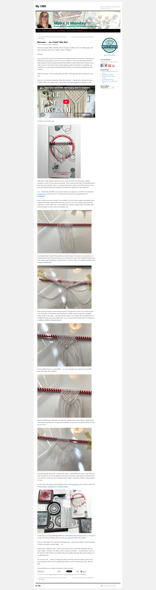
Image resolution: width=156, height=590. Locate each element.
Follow (42, 571)
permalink (83, 574)
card (64, 574)
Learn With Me (61, 31)
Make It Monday (53, 574)
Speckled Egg (52, 486)
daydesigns (55, 44)
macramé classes (42, 194)
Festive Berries (43, 486)
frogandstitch (41, 196)
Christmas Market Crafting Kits (75, 31)
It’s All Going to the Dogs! (108, 79)
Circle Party (74, 484)
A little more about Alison (49, 31)
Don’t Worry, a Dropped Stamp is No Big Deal (83, 37)
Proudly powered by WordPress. (109, 585)
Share (84, 571)
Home (39, 31)
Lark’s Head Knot (51, 260)
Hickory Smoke (63, 486)
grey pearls (68, 538)
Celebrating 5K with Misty (107, 74)
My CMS (41, 6)
